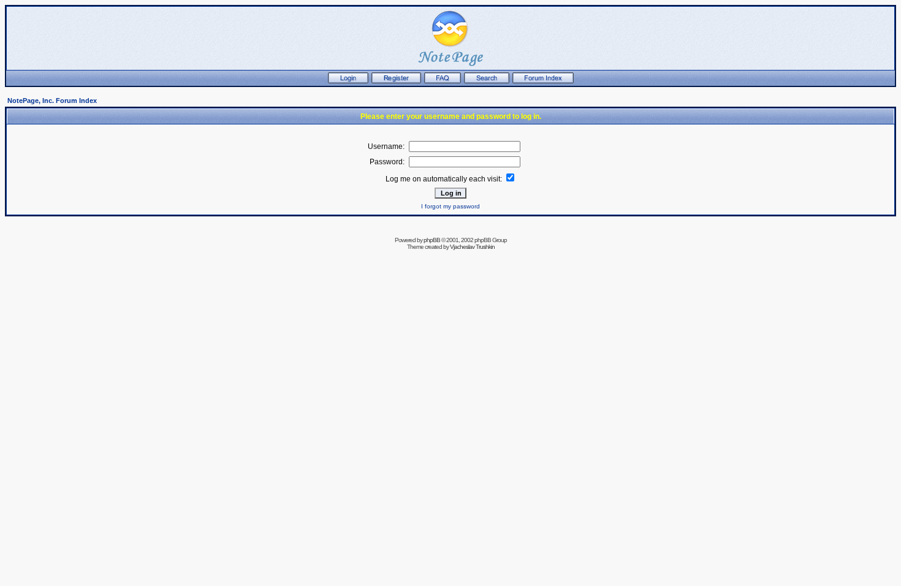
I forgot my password (450, 206)
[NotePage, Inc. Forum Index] (543, 81)
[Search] (486, 81)
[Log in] (348, 81)
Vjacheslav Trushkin (472, 246)
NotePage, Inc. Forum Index (52, 100)
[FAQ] (443, 81)
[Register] (396, 81)
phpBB (432, 240)
